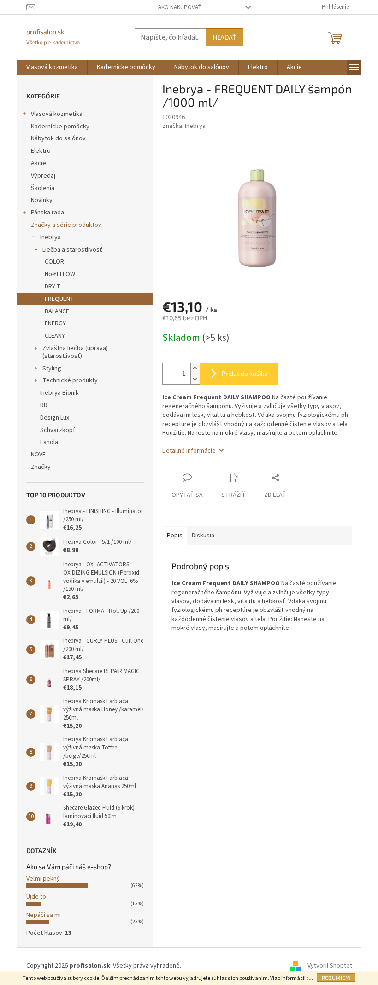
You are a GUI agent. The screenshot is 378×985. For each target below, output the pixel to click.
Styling (51, 368)
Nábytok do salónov (58, 138)
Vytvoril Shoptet (329, 965)
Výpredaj (43, 175)
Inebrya (50, 237)
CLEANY (55, 335)
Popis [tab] (175, 535)
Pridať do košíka (245, 373)
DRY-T (52, 286)
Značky (41, 467)
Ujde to (36, 896)
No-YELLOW (60, 274)
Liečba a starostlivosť (72, 249)
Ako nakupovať (179, 7)
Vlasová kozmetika (57, 114)
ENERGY (55, 323)
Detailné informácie (189, 450)
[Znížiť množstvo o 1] (195, 379)
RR (43, 405)
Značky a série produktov (66, 225)
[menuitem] (52, 67)
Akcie (38, 163)
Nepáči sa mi (43, 915)
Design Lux (54, 417)
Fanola (49, 442)
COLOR (54, 261)
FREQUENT (59, 299)
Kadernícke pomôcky (60, 126)
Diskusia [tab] (203, 535)
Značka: (184, 126)
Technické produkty (70, 380)
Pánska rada (47, 212)
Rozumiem (336, 977)
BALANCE (57, 311)
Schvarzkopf (57, 430)
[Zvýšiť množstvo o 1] (195, 368)
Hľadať (224, 37)
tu (309, 978)
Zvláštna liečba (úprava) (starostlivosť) (75, 352)
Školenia (42, 188)
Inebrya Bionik (59, 392)
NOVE (38, 454)
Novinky (42, 200)
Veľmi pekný (43, 878)
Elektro (41, 151)
